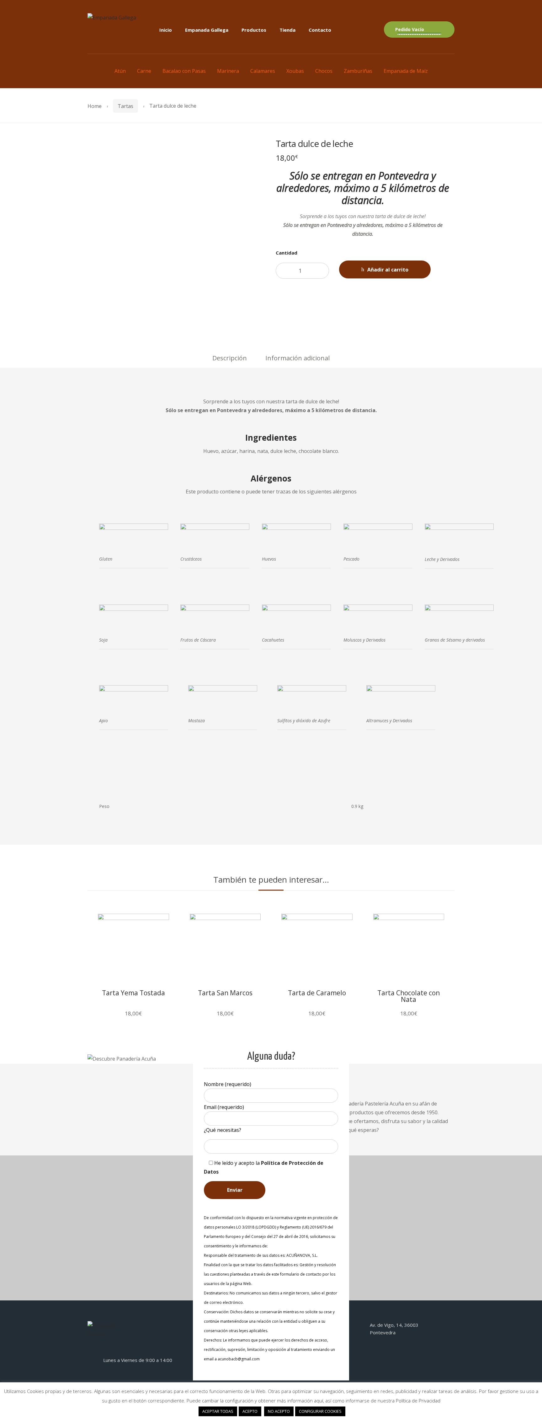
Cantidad (286, 253)
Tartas (125, 106)
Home (95, 106)
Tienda (287, 30)
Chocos (323, 70)
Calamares (262, 70)
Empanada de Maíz (406, 70)
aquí (318, 1400)
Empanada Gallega (206, 30)
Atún (120, 70)
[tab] (229, 358)
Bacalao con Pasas (184, 70)
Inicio (165, 30)
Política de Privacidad (418, 1400)
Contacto (320, 30)
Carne (144, 70)
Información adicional (297, 358)
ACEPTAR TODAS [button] (217, 1411)
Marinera (228, 70)
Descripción (229, 358)
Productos (254, 30)
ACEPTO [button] (250, 1411)
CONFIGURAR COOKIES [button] (320, 1411)
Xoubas (295, 70)
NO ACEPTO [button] (279, 1411)
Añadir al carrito (387, 269)
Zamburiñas (358, 70)
